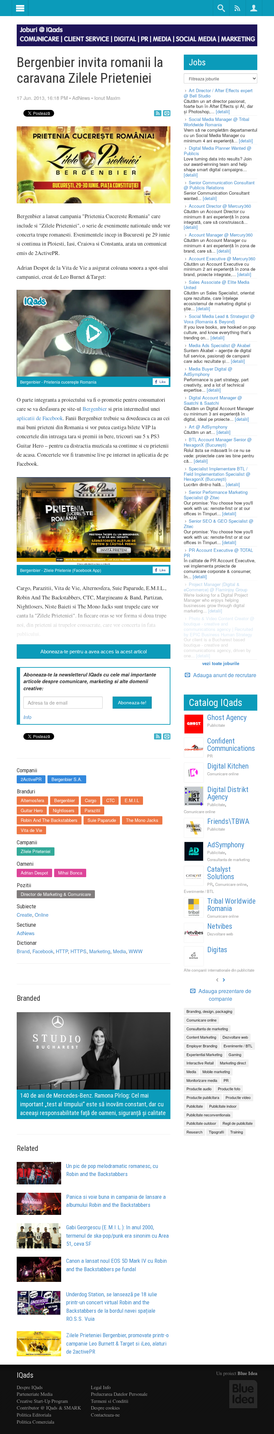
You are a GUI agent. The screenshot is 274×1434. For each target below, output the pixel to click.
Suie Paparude (102, 820)
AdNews (81, 97)
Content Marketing (201, 1037)
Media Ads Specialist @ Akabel (219, 345)
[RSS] (157, 113)
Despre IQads (30, 1387)
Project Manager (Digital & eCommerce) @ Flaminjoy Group (215, 587)
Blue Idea (247, 1373)
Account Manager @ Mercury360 (221, 235)
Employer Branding (201, 1045)
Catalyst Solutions (220, 873)
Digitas (217, 950)
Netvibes (219, 926)
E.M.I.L (132, 800)
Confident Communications (231, 745)
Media (119, 951)
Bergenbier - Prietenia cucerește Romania (58, 382)
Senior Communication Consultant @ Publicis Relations (219, 185)
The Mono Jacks (142, 820)
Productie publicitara (202, 1097)
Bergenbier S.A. (66, 779)
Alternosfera (32, 800)
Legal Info (101, 1387)
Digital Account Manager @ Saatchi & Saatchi (213, 400)
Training (236, 1131)
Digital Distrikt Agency (227, 793)
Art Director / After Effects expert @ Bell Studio (218, 93)
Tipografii (216, 1131)
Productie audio (199, 1088)
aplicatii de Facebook (40, 418)
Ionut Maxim (107, 97)
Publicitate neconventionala (208, 1114)
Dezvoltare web (220, 933)
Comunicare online (223, 773)
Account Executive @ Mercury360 (222, 258)
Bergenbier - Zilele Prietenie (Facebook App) (60, 570)
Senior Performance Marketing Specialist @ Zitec (216, 495)
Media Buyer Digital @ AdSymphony (208, 371)
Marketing (99, 951)
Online (41, 914)
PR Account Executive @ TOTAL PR (218, 553)
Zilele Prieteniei (35, 851)
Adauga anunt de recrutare (224, 675)
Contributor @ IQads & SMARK (49, 1408)
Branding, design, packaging (209, 1011)
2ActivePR (31, 779)
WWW (136, 951)
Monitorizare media (201, 1080)
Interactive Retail (200, 1062)
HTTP (62, 951)
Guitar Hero (32, 810)
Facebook (42, 951)
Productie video (238, 1097)
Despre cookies (105, 1408)
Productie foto (229, 1088)
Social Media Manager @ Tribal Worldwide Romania (216, 122)
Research (194, 1131)
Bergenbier (95, 408)
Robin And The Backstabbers (49, 820)
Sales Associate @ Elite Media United (216, 284)
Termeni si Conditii (109, 1401)
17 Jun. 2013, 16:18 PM (42, 97)
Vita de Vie (31, 830)
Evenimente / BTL (199, 891)
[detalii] (223, 111)
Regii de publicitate (238, 1123)
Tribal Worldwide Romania (231, 905)
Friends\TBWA (228, 821)
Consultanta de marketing (228, 859)
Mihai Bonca (70, 872)
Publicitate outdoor (201, 1123)
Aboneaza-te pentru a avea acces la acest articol (93, 651)
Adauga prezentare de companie (224, 994)
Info (27, 717)
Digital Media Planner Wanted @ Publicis (217, 150)
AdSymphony (225, 845)
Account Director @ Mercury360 (220, 206)
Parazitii (92, 810)
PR (210, 756)
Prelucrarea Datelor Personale (119, 1394)
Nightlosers (64, 810)
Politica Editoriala (34, 1415)
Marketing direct (233, 1062)
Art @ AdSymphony (208, 426)
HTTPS (79, 951)
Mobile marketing (216, 1071)
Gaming (235, 1054)
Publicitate (216, 725)
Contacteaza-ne (105, 1415)
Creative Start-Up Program (42, 1401)
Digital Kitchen (228, 766)
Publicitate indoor (223, 1106)
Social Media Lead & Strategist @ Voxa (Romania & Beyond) (219, 319)
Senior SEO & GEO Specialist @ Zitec (218, 523)
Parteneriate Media (34, 1394)
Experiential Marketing (204, 1054)
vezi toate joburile (220, 663)
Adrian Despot (34, 872)
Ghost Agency (227, 717)
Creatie (24, 914)
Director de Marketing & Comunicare (56, 894)
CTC (110, 800)
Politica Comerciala (35, 1422)
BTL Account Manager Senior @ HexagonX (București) (218, 442)
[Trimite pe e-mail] (166, 113)
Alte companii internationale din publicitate (219, 970)
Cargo (90, 800)
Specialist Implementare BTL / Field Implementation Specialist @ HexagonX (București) (217, 473)
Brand (23, 951)
